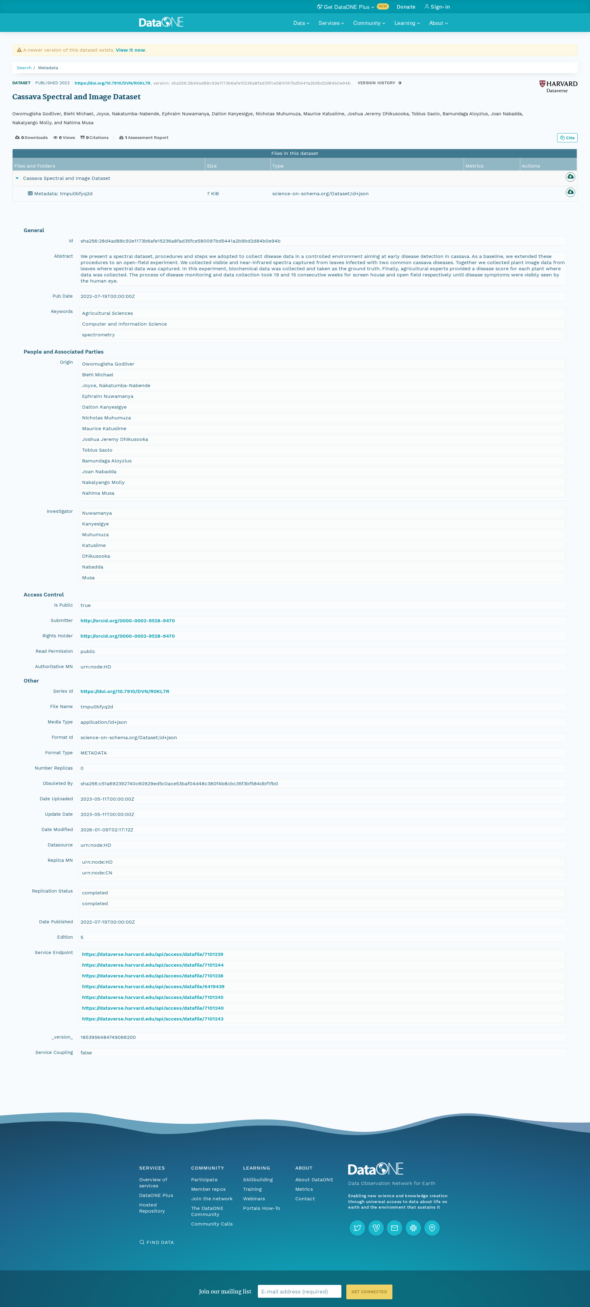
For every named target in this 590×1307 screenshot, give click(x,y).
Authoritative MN (54, 666)
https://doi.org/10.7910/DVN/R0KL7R (113, 83)
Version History (376, 83)
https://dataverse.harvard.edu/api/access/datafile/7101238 (152, 976)
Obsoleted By (58, 783)
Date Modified (57, 829)
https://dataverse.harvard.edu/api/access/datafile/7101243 (152, 1019)
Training (252, 1189)
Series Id (63, 691)
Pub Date (63, 296)
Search (24, 67)
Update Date (59, 814)
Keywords (62, 311)
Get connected (369, 1291)
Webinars (254, 1199)
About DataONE (314, 1179)
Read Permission (54, 651)
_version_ (62, 1037)
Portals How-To (261, 1208)
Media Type (60, 722)
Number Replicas (54, 768)
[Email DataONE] (394, 1228)
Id (71, 241)
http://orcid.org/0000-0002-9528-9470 (128, 621)
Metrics (304, 1189)
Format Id (62, 737)
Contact (305, 1199)
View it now (130, 50)
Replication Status (52, 891)
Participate (204, 1179)
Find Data (160, 1242)
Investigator (60, 511)
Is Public (63, 605)
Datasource (60, 845)
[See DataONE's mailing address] (432, 1228)
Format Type (59, 752)
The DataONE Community (207, 1211)
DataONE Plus (156, 1195)
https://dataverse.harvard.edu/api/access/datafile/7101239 (152, 954)
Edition (65, 937)
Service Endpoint (54, 952)
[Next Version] (400, 82)
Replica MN (60, 860)
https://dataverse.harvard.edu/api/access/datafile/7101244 (153, 965)
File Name (61, 706)
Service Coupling (54, 1052)
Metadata (48, 67)
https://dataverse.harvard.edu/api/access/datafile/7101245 (152, 997)
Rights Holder (57, 636)
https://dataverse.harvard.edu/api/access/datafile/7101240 (153, 1008)
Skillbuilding (258, 1179)
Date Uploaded (56, 799)
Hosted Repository (152, 1208)
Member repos (208, 1189)
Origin (66, 362)
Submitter (62, 620)
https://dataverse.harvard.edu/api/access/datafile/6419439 (153, 986)
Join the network (212, 1199)
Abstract (63, 256)
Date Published (56, 922)
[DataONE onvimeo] (376, 1228)
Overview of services (153, 1183)
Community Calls (212, 1224)
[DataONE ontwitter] (357, 1228)
